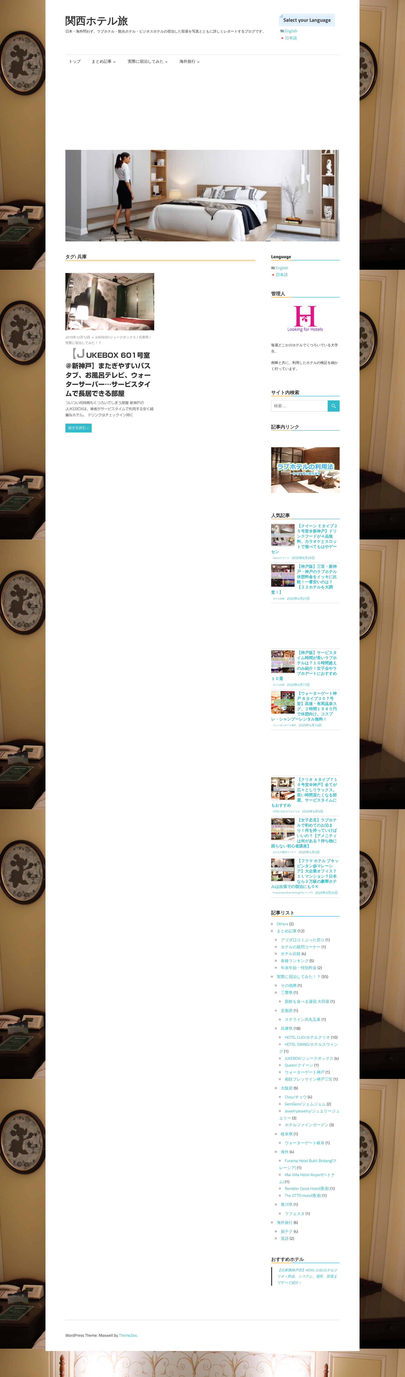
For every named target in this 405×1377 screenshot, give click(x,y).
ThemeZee (128, 1335)
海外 (285, 1152)
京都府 (287, 1011)
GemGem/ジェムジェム (305, 1104)
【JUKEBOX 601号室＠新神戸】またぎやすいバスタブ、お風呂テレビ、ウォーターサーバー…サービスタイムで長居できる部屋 (108, 374)
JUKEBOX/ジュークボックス (115, 337)
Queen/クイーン (299, 1065)
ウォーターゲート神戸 (305, 1072)
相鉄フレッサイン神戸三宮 (309, 1079)
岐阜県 (287, 1134)
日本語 (291, 38)
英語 (285, 1238)
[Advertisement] (202, 109)
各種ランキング (295, 961)
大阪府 (287, 1088)
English (291, 31)
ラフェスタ (295, 1214)
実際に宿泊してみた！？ (83, 342)
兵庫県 (144, 337)
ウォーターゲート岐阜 (305, 1143)
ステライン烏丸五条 (303, 1019)
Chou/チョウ (296, 1097)
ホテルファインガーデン (307, 1125)
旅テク (287, 1231)
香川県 (287, 1204)
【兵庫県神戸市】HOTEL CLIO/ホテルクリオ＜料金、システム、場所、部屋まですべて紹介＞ (307, 1276)
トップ (75, 61)
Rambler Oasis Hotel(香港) (307, 1188)
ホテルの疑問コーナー (301, 947)
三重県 (287, 992)
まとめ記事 (102, 61)
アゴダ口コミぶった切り (303, 940)
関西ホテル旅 (96, 20)
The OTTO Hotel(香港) (303, 1195)
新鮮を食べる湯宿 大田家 (307, 1001)
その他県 (289, 985)
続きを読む (77, 428)
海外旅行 (187, 61)
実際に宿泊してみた (146, 61)
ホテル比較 (291, 954)
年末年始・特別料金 (299, 968)
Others (282, 924)
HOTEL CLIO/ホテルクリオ (307, 1037)
